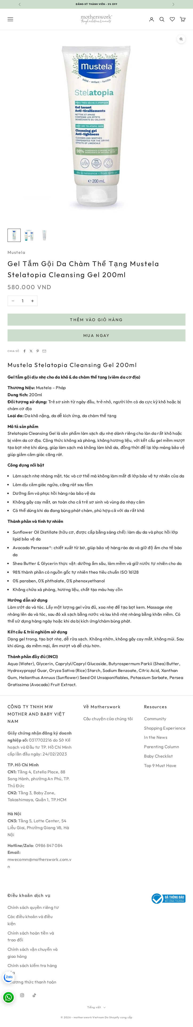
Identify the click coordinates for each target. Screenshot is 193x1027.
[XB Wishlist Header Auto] (172, 18)
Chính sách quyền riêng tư (33, 907)
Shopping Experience (164, 728)
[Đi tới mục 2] (29, 235)
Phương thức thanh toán (32, 982)
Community (155, 718)
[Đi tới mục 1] (14, 235)
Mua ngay (96, 335)
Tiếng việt (94, 1007)
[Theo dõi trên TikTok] (34, 995)
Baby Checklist (158, 756)
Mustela (16, 252)
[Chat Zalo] (8, 977)
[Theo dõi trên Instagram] (22, 995)
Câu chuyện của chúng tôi (108, 718)
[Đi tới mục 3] (44, 235)
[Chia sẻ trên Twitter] (31, 351)
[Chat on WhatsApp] (8, 997)
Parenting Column (161, 746)
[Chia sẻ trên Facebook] (24, 351)
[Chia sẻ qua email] (44, 351)
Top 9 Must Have (160, 765)
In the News (155, 737)
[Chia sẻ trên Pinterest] (38, 351)
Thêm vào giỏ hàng (96, 319)
